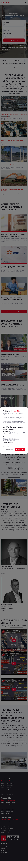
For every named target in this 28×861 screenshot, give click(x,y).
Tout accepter (20, 449)
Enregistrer (9, 449)
